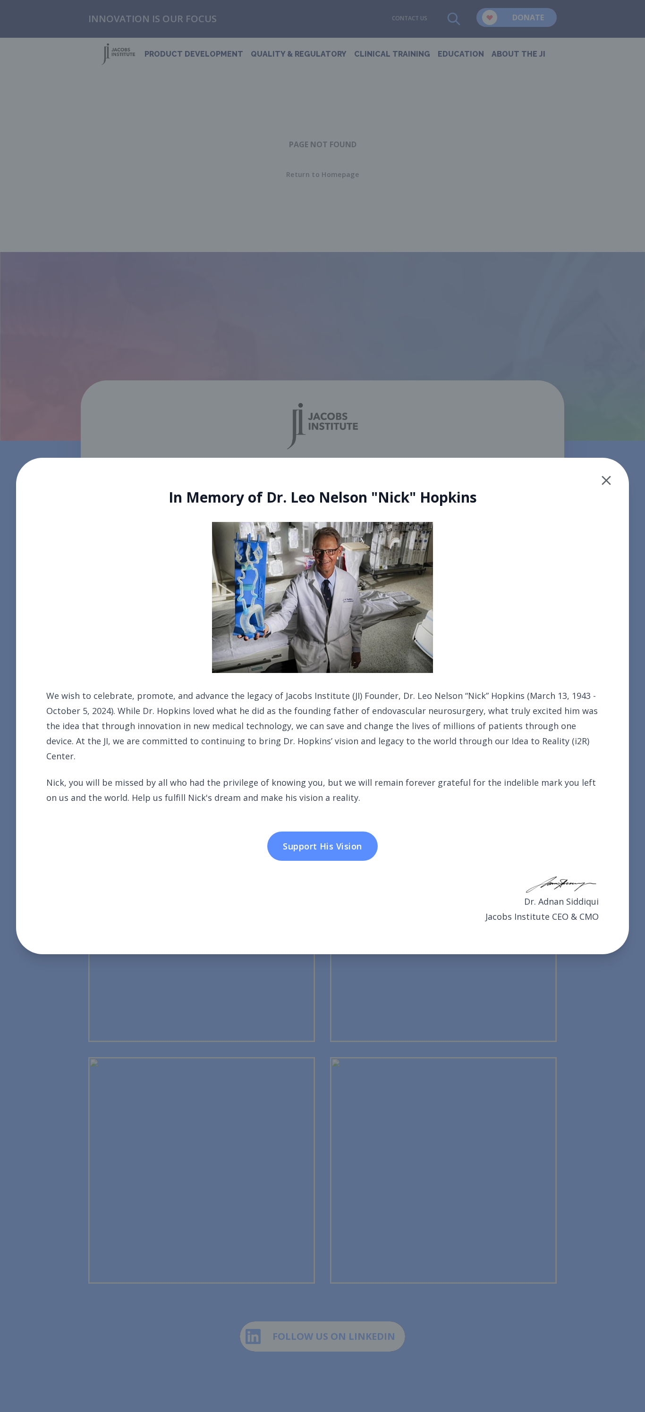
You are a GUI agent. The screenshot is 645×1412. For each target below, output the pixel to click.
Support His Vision (322, 846)
